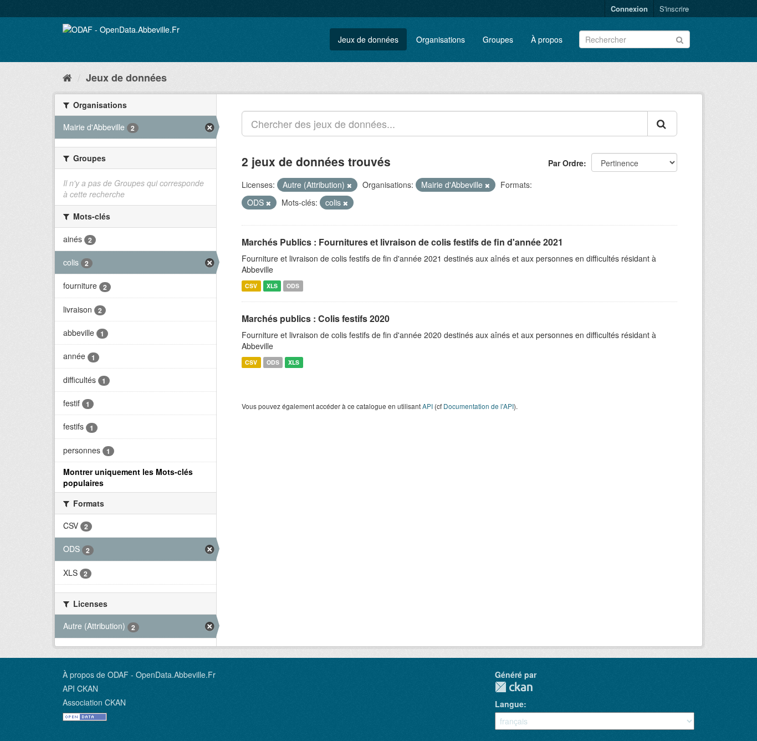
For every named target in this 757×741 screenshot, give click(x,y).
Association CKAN (94, 702)
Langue (509, 703)
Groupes (498, 39)
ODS (293, 286)
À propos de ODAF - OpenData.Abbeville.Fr (139, 674)
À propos (546, 39)
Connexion (629, 8)
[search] (662, 123)
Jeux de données (368, 39)
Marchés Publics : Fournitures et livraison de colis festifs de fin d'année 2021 (402, 242)
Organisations (440, 39)
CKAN (514, 687)
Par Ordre (566, 162)
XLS (272, 286)
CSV (251, 286)
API (427, 406)
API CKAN (80, 688)
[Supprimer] (349, 185)
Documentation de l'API (478, 406)
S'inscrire (674, 8)
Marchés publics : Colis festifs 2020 (316, 318)
